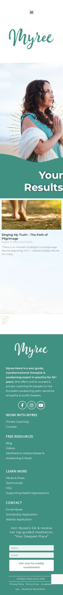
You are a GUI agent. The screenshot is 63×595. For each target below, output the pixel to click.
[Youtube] (41, 405)
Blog (9, 443)
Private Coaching (17, 421)
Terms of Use (32, 584)
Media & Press (15, 478)
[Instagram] (31, 405)
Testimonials (14, 483)
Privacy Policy (17, 584)
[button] (31, 12)
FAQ (8, 488)
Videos (10, 448)
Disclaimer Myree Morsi (33, 589)
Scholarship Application (21, 514)
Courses (11, 426)
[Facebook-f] (22, 405)
